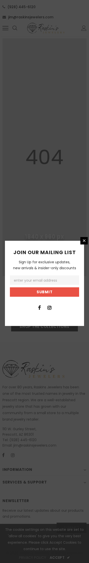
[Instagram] (49, 307)
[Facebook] (39, 307)
